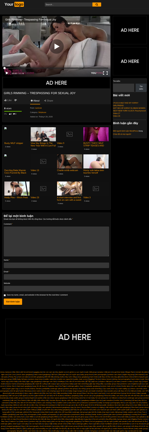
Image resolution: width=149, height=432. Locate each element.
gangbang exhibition (89, 400)
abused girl (6, 393)
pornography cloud (36, 426)
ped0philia (45, 388)
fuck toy (114, 388)
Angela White (53, 417)
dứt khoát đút (72, 417)
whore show (128, 377)
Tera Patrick (21, 400)
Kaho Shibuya (32, 410)
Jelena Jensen (106, 379)
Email (6, 272)
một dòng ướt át (137, 426)
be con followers (112, 398)
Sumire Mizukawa (25, 391)
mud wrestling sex (42, 428)
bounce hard (10, 384)
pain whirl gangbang (123, 407)
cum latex (116, 381)
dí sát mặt (48, 395)
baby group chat (113, 384)
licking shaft (59, 377)
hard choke (94, 377)
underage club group (80, 412)
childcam (133, 391)
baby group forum (87, 374)
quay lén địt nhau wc (40, 386)
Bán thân (16, 372)
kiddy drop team (103, 412)
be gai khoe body (118, 372)
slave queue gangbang (59, 398)
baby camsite (84, 431)
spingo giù (30, 428)
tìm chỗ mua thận (65, 412)
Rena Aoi (107, 395)
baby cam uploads (44, 407)
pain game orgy (122, 431)
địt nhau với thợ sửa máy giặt (109, 377)
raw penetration (124, 424)
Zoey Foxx (142, 412)
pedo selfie (54, 412)
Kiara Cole (86, 393)
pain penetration (17, 393)
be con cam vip (49, 372)
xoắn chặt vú (74, 431)
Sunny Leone (142, 419)
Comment (8, 224)
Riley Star (4, 421)
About (36, 100)
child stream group (71, 426)
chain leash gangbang (24, 386)
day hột (141, 400)
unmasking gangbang (24, 384)
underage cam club (49, 381)
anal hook (101, 393)
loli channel (139, 374)
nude (140, 384)
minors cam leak (136, 388)
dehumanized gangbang (60, 407)
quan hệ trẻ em (62, 391)
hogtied (134, 384)
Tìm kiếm (116, 81)
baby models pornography (47, 414)
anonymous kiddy (67, 384)
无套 (51, 424)
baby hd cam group (98, 398)
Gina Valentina (11, 428)
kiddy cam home (30, 431)
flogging (91, 379)
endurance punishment (89, 403)
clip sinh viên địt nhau (132, 395)
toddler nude (48, 379)
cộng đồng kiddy (111, 419)
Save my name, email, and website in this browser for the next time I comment (37, 295)
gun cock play (23, 424)
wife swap (51, 384)
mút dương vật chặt (36, 419)
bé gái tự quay (83, 417)
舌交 (12, 412)
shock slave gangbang (25, 374)
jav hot (99, 400)
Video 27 (116, 113)
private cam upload (137, 410)
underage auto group (135, 398)
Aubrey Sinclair (35, 388)
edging (101, 407)
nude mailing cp (123, 388)
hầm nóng (65, 419)
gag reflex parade (95, 426)
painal (105, 414)
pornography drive (117, 403)
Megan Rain (130, 372)
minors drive (94, 417)
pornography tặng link (15, 431)
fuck (22, 417)
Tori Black (85, 421)
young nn (94, 407)
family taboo (126, 386)
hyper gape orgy (12, 388)
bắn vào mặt (111, 431)
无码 (24, 428)
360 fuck (54, 374)
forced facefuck (22, 419)
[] (96, 4)
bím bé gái (14, 391)
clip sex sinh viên (20, 410)
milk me (13, 400)
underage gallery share (75, 386)
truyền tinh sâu (48, 410)
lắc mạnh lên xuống (40, 384)
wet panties (39, 398)
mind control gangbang (42, 374)
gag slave (88, 419)
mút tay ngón (108, 421)
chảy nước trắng (70, 377)
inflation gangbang (8, 414)
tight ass (95, 381)
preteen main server (108, 386)
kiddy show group (75, 393)
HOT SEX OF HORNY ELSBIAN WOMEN (129, 108)
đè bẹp (134, 400)
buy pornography (31, 414)
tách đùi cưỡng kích (125, 405)
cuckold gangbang (41, 417)
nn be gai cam (69, 405)
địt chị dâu (144, 395)
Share (49, 100)
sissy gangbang (83, 377)
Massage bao (63, 374)
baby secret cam (86, 395)
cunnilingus (61, 381)
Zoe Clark (62, 417)
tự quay (45, 424)
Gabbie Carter (62, 403)
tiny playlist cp (61, 372)
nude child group (90, 372)
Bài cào (45, 393)
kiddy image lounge (75, 391)
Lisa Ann (31, 395)
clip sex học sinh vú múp (76, 428)
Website (7, 283)
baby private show (60, 424)
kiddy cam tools (14, 417)
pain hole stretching (81, 384)
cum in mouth (24, 388)
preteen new (115, 417)
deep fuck (122, 398)
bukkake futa (101, 391)
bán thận (22, 381)
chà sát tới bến (105, 417)
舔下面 (88, 381)
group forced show (128, 393)
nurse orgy (5, 381)
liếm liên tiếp (49, 377)
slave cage (28, 393)
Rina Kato (134, 407)
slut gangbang (98, 395)
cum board (101, 431)
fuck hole (52, 393)
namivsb (38, 108)
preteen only (34, 421)
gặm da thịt (90, 428)
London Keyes (117, 428)
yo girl (60, 414)
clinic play (8, 407)
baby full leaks (22, 379)
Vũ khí (90, 405)
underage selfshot (22, 412)
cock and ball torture (114, 393)
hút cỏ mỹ (86, 398)
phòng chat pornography (121, 379)
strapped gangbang (13, 426)
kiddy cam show (117, 395)
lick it (56, 379)
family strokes (97, 414)
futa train (94, 393)
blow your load (98, 410)
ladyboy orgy (53, 386)
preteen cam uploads (137, 417)
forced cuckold (98, 419)
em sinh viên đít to (23, 405)
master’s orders (127, 381)
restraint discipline (141, 372)
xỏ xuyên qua (74, 374)
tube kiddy (125, 417)
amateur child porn (104, 372)
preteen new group (70, 388)
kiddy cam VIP (143, 391)
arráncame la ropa (135, 431)
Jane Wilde (138, 405)
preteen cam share (114, 374)
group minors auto (124, 419)
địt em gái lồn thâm (109, 426)
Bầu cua (104, 384)
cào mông (81, 388)
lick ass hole (136, 386)
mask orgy (138, 381)
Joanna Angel (28, 398)
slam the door (75, 407)
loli (122, 377)
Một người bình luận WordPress (125, 131)
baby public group (16, 398)
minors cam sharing (48, 391)
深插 (14, 379)
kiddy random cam (130, 412)
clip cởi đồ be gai (81, 405)
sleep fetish (45, 412)
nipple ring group (128, 374)
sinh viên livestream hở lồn (137, 421)
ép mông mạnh (45, 421)
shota (119, 386)
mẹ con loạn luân (35, 424)
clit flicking (97, 405)
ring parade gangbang (73, 421)
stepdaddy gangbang (92, 386)
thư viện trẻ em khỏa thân (75, 381)
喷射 (39, 410)
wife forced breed (26, 372)
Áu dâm (9, 410)
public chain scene (80, 379)
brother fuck (118, 400)
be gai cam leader (89, 391)
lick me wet (137, 403)
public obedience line (110, 405)
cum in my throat (137, 424)
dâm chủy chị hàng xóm (39, 405)
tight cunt (4, 374)
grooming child (11, 405)
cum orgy (128, 403)
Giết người (22, 395)
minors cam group (123, 426)
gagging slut (38, 372)
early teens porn (74, 403)
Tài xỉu (97, 379)
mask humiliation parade (109, 424)
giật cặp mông (94, 384)
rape (57, 384)
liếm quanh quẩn (124, 410)
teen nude (36, 391)
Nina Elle (13, 403)
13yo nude (106, 388)
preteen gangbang (123, 414)
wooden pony (112, 391)
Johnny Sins (10, 386)
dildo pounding (62, 393)
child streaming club (75, 398)
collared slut (37, 393)
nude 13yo (144, 379)
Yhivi (54, 403)
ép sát (39, 431)
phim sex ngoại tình (66, 379)
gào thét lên (92, 412)
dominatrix (48, 426)
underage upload (56, 388)
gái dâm (96, 424)
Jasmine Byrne (54, 400)
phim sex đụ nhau (58, 421)
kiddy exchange (104, 403)
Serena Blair (85, 407)
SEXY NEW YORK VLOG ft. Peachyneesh (129, 111)
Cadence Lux (14, 421)
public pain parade (120, 421)
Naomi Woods (128, 428)
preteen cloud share (36, 379)
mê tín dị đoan (58, 395)
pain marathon (108, 400)
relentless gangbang (71, 395)
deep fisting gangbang (62, 410)
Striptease (42, 112)
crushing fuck (136, 414)
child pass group (6, 379)
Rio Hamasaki (35, 412)
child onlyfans (110, 407)
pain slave (112, 414)
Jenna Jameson (5, 372)
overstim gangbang (37, 377)
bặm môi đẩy (31, 400)
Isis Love (12, 374)
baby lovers (24, 421)
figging (134, 419)
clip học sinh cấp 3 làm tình (70, 400)
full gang (93, 431)
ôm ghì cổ (80, 410)
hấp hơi (60, 405)
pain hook (19, 414)
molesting (127, 400)
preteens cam (125, 384)
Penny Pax (13, 377)
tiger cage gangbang (34, 381)
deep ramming (86, 414)
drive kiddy (14, 381)
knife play (56, 431)
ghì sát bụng (32, 407)
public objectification (77, 419)
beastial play (4, 398)
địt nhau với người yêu (52, 419)
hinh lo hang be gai (140, 377)
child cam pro (13, 395)
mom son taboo (23, 377)
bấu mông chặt (43, 400)
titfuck (19, 428)
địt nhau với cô (123, 391)
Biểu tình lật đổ (61, 428)
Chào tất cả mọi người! (122, 134)
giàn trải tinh (39, 395)
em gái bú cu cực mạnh (75, 372)
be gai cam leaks (111, 410)
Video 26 (116, 116)
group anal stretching (94, 388)
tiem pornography (100, 374)
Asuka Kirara (83, 426)
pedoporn (52, 405)
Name (7, 260)
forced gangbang (96, 421)
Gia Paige (62, 386)
